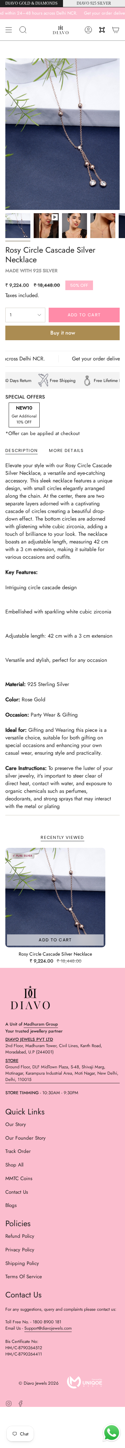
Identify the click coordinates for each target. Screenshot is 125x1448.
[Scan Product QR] (102, 29)
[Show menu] (8, 29)
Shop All (14, 1164)
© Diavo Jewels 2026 (39, 1383)
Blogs (11, 1205)
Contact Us (16, 1192)
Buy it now (62, 333)
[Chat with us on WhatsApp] (111, 1433)
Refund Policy (19, 1236)
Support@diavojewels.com (48, 1328)
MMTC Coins (18, 1178)
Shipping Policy (22, 1263)
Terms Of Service (23, 1276)
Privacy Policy (19, 1249)
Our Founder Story (25, 1138)
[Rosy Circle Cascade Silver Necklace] (55, 897)
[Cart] (116, 29)
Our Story (15, 1124)
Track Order (18, 1151)
